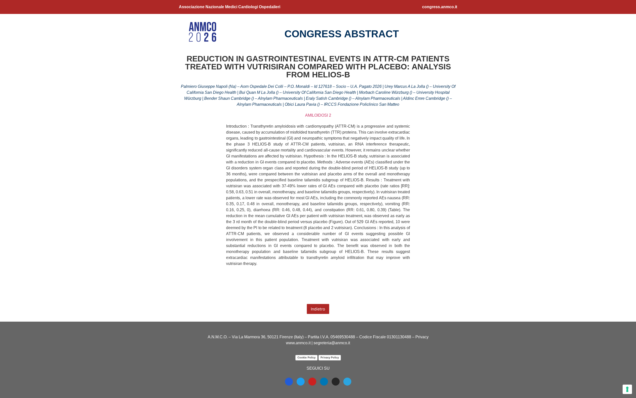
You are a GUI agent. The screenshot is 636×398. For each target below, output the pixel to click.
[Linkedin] (324, 382)
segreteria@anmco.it (332, 343)
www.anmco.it (298, 343)
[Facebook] (289, 382)
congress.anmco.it (439, 7)
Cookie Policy (306, 357)
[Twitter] (301, 382)
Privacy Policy (329, 357)
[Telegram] (347, 382)
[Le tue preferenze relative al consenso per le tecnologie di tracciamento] (627, 389)
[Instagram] (336, 382)
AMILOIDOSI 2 (318, 115)
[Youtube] (312, 382)
